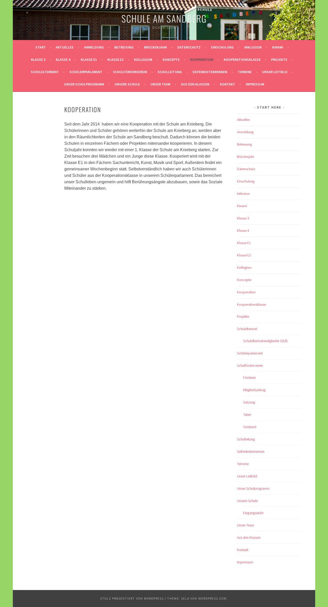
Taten (247, 414)
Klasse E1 (89, 59)
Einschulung (222, 47)
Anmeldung (94, 47)
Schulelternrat (45, 72)
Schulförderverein (130, 72)
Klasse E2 (115, 59)
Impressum (255, 84)
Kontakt (227, 84)
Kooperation (201, 59)
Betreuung (124, 47)
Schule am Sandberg (164, 18)
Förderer (249, 377)
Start (40, 47)
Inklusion (253, 47)
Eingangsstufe (253, 512)
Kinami (277, 47)
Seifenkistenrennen (209, 72)
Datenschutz (189, 47)
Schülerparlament (85, 72)
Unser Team (160, 84)
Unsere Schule (127, 84)
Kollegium (143, 59)
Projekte (279, 59)
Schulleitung (170, 72)
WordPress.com (212, 598)
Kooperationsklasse (242, 59)
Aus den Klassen (195, 84)
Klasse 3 (38, 59)
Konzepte (171, 59)
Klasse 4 (63, 59)
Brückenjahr (155, 47)
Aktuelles (65, 47)
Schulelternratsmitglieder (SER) (265, 341)
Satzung (249, 402)
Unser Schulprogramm (84, 84)
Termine (245, 72)
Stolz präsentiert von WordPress (132, 598)
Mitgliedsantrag (254, 390)
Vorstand (249, 427)
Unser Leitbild (275, 72)
